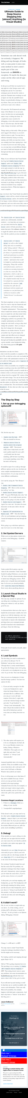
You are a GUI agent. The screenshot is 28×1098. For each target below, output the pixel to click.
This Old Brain (5, 2)
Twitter (15, 1092)
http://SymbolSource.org (8, 173)
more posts (7, 1003)
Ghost (20, 1092)
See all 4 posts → (14, 1042)
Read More (23, 1003)
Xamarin (18, 9)
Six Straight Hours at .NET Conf (14, 1038)
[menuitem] (13, 2)
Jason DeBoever (7, 1002)
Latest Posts (9, 1092)
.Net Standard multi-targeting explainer (14, 1033)
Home (13, 2)
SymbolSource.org (6, 976)
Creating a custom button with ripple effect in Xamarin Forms (14, 1028)
